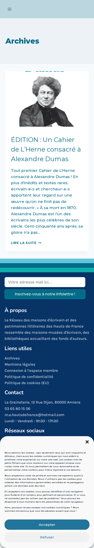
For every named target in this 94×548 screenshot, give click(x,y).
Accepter (47, 524)
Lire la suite (26, 243)
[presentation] (47, 99)
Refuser (47, 537)
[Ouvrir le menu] (9, 9)
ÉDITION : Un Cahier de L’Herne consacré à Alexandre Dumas (46, 149)
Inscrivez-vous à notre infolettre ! (45, 294)
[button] (87, 442)
